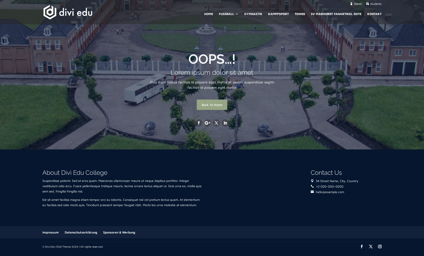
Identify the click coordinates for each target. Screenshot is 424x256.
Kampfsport (278, 14)
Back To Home (212, 105)
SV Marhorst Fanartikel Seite (336, 14)
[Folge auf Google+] (207, 122)
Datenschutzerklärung (81, 232)
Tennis (300, 14)
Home (208, 14)
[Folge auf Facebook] (198, 122)
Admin (358, 4)
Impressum (50, 232)
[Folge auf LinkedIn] (225, 122)
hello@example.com (330, 192)
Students (376, 4)
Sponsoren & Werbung (119, 232)
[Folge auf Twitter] (216, 122)
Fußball (226, 14)
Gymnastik (253, 14)
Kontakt (374, 14)
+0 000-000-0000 (329, 186)
